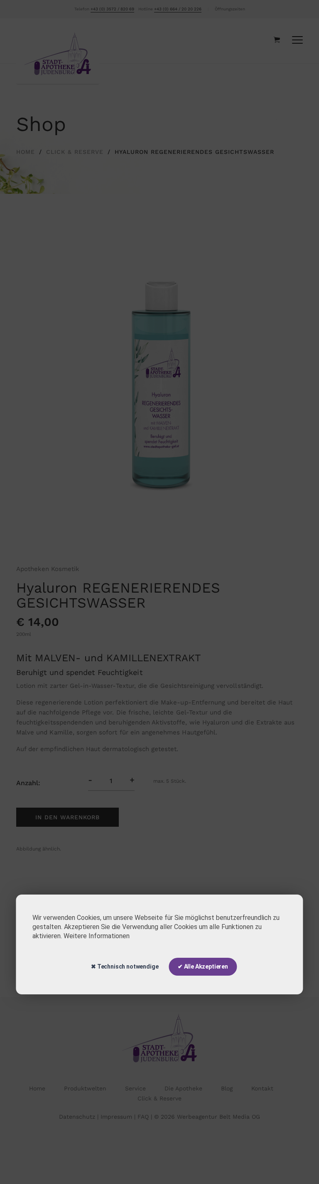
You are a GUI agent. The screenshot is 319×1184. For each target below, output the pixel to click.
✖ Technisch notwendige (124, 966)
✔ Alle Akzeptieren (203, 966)
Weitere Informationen (97, 936)
